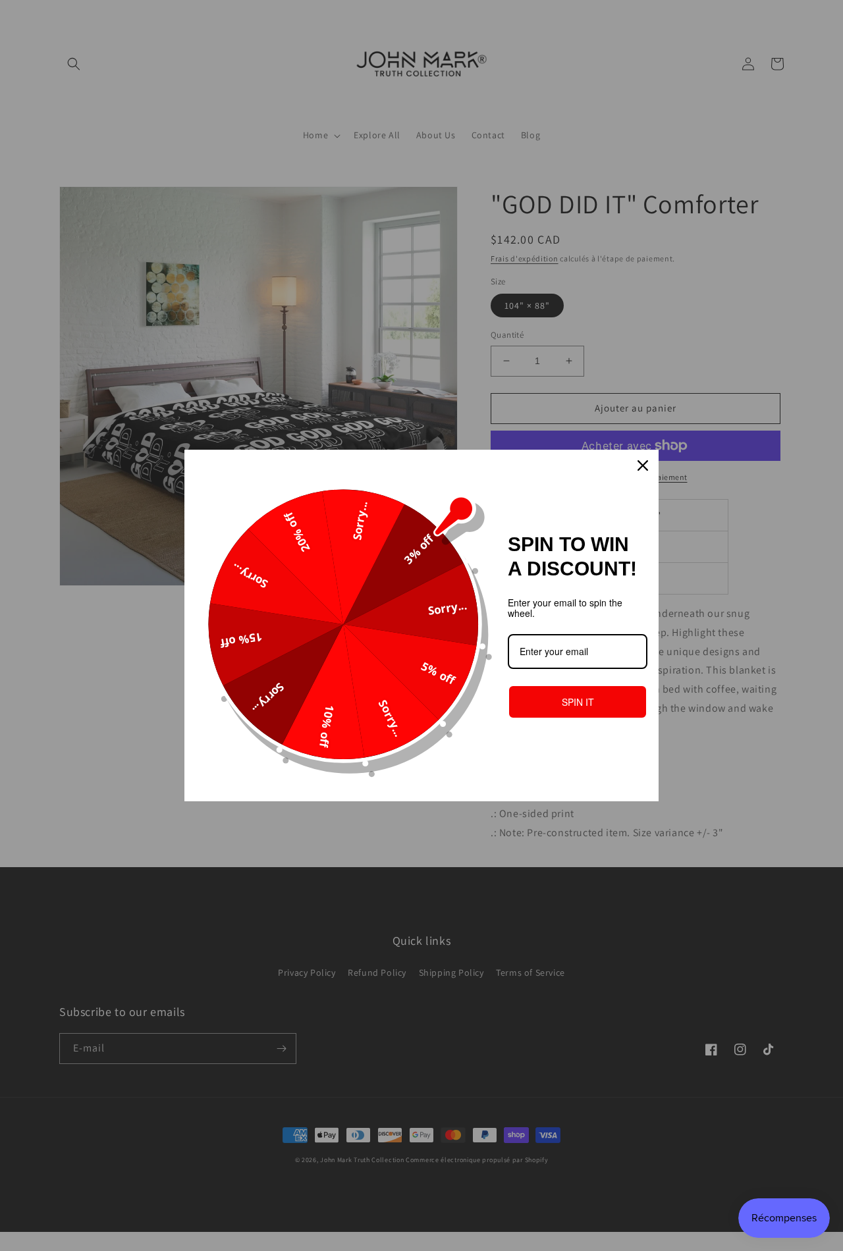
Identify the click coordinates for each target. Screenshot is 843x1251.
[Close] (643, 465)
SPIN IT (578, 701)
